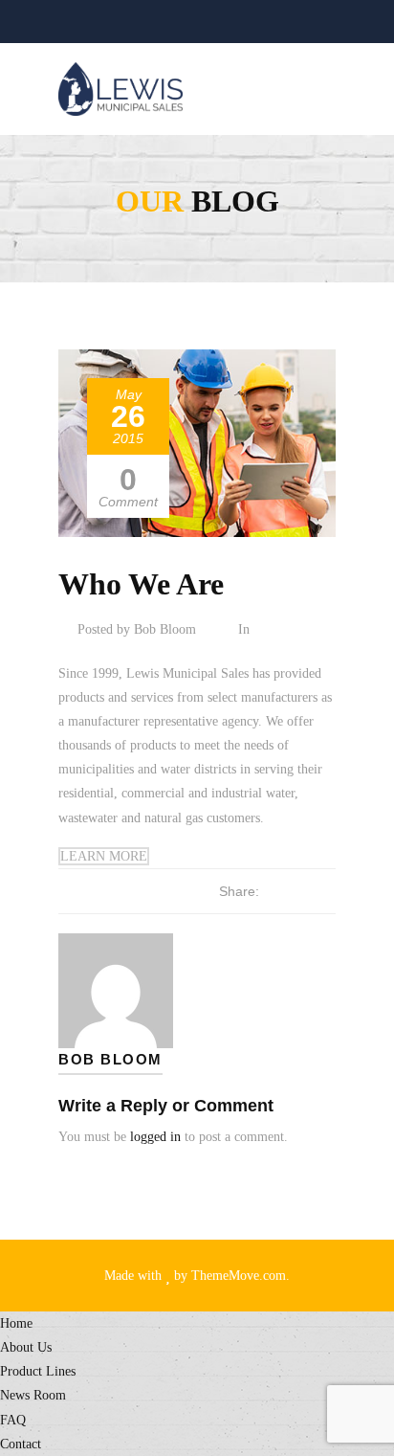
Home (16, 1323)
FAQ (13, 1420)
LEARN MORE (103, 856)
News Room (33, 1395)
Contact (20, 1444)
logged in (155, 1137)
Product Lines (38, 1371)
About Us (26, 1347)
